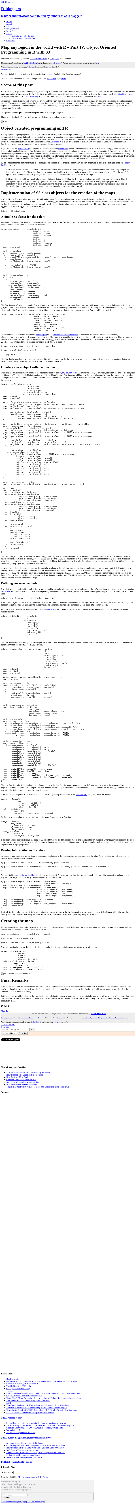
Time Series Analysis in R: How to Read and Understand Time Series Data (37, 1087)
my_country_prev (69, 373)
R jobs (9, 33)
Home (9, 21)
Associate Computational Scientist (20, 1432)
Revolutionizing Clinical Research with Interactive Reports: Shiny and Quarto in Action (43, 1393)
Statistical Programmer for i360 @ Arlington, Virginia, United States (34, 1428)
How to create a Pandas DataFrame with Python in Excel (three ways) (35, 1448)
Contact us (10, 41)
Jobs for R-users (15, 1418)
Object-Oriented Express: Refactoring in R (24, 1396)
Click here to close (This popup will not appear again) (23, 1502)
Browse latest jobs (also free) (24, 38)
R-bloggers (57, 63)
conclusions (63, 149)
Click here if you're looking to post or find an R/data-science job (105, 1018)
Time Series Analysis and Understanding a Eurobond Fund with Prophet (36, 1408)
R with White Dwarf (38, 59)
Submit (7, 1498)
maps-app (49, 74)
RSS (8, 26)
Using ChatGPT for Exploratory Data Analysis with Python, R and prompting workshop (43, 1398)
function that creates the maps (65, 335)
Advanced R (55, 142)
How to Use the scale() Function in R (22, 1084)
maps (130, 94)
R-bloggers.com (7, 1018)
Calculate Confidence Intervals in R (21, 1079)
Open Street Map (31, 96)
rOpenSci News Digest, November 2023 (23, 1384)
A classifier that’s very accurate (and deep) (24, 1457)
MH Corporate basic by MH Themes (33, 1477)
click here (31, 67)
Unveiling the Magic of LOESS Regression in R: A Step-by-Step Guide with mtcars (41, 1410)
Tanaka (9, 1391)
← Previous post (8, 1024)
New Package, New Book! (17, 1077)
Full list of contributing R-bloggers (16, 1462)
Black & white (12, 1379)
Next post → (6, 1027)
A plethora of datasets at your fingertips (22, 1082)
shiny (100, 96)
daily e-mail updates (25, 1018)
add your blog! (12, 29)
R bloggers (54, 59)
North (8, 1403)
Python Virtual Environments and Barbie (23, 1455)
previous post (23, 149)
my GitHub (51, 78)
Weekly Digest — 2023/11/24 (18, 1386)
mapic (63, 78)
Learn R (9, 31)
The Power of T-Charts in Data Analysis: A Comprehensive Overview (35, 1452)
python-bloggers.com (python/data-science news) (29, 1438)
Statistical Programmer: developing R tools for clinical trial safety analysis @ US (40, 1425)
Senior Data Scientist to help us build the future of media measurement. (36, 1423)
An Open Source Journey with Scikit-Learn (24, 1443)
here (96, 63)
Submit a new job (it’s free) (23, 36)
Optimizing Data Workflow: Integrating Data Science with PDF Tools (35, 1445)
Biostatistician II (13, 1430)
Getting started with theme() (18, 1388)
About (9, 24)
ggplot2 (121, 94)
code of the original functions (27, 875)
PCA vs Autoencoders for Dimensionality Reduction (28, 1072)
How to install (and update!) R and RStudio (24, 1075)
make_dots (5, 591)
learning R (61, 1018)
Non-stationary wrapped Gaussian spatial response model (30, 1412)
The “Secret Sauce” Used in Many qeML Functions (28, 1400)
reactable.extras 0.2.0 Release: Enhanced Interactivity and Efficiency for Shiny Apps (41, 1381)
